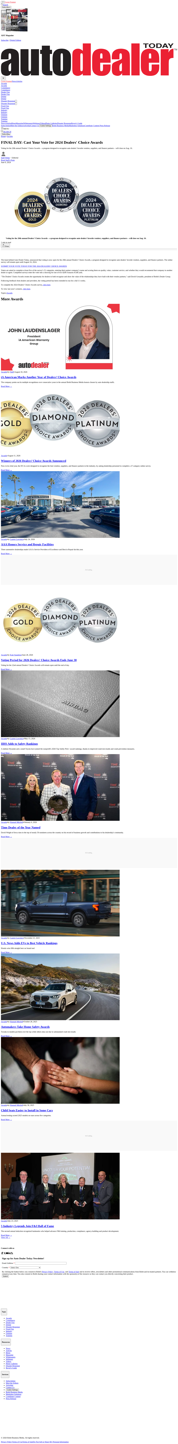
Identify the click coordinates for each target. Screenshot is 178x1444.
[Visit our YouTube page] (7, 1254)
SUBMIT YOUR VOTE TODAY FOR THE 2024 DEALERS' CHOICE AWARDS (34, 266)
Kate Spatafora (15, 655)
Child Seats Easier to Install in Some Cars (27, 1110)
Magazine (19, 123)
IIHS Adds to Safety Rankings (19, 743)
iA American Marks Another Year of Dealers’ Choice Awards (38, 377)
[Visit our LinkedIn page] (9, 1254)
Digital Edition (15, 40)
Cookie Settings (45, 126)
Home (3, 136)
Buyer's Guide (76, 123)
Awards (4, 83)
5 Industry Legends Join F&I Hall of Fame (27, 1226)
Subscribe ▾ (6, 7)
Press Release (104, 126)
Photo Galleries (51, 123)
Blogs (13, 123)
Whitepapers (28, 123)
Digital (3, 97)
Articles (23, 2)
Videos (42, 123)
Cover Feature (10, 2)
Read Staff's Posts (8, 160)
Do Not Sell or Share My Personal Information (51, 1442)
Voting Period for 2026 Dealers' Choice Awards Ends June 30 (39, 660)
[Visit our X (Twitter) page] (4, 1254)
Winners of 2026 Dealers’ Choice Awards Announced (33, 460)
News (18, 2)
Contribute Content (92, 126)
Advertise (27, 126)
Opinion (4, 115)
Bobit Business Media (60, 126)
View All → (5, 1237)
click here (46, 285)
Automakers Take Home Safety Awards (25, 1026)
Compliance (5, 88)
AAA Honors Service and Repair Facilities (27, 544)
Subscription (6, 126)
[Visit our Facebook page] (2, 1254)
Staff (12, 372)
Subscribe (4, 40)
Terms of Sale (27, 1442)
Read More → (6, 386)
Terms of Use (17, 1442)
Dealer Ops (5, 92)
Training (4, 119)
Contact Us (35, 126)
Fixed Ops (5, 106)
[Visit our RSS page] (12, 1254)
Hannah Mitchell (16, 822)
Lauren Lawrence (17, 539)
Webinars (36, 123)
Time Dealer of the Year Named (20, 827)
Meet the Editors (17, 126)
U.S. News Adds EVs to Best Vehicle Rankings (29, 943)
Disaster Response (8, 101)
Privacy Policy (6, 1442)
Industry (4, 110)
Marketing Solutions (77, 126)
